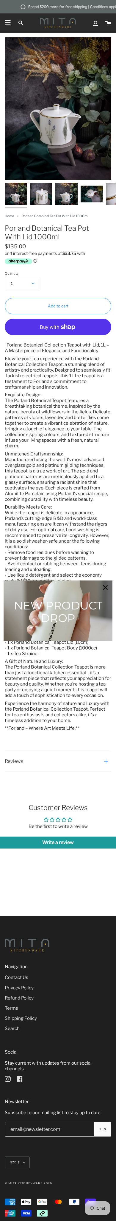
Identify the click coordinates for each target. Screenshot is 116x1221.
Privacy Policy (19, 988)
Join (102, 1129)
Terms (11, 1008)
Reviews (14, 761)
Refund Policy (19, 998)
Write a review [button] (58, 842)
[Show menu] (8, 23)
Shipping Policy (21, 1018)
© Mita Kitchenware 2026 (28, 1183)
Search (12, 1028)
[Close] (105, 587)
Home (9, 216)
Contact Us (16, 977)
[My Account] (95, 23)
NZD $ (15, 1162)
